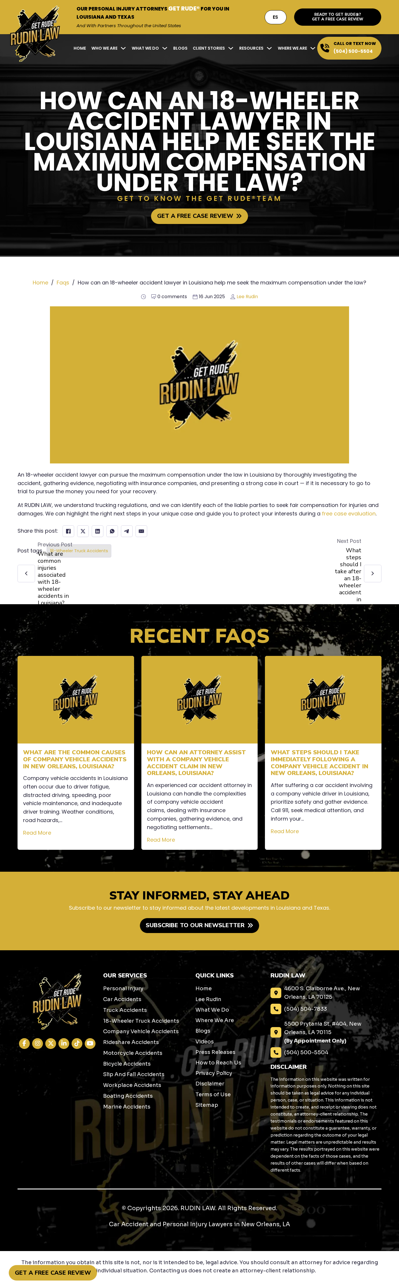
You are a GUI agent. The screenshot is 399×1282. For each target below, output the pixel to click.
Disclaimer (209, 1084)
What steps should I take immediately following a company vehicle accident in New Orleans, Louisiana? (319, 762)
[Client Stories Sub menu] (231, 48)
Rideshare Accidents (131, 1042)
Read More (37, 832)
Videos (204, 1041)
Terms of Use (213, 1094)
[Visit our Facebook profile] (24, 1043)
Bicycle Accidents (127, 1064)
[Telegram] (127, 531)
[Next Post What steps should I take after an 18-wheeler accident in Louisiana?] (372, 573)
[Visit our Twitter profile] (50, 1043)
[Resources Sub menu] (269, 48)
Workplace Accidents (132, 1085)
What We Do (145, 48)
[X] (83, 531)
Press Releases (215, 1052)
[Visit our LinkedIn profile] (63, 1043)
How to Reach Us (218, 1062)
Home (80, 48)
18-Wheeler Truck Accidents (79, 551)
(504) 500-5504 (353, 51)
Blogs (180, 48)
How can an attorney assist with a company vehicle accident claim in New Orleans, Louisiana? (196, 762)
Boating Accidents (128, 1096)
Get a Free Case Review (53, 1273)
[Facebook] (68, 531)
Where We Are (292, 48)
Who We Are (104, 48)
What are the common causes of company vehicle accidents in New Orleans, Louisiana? (74, 759)
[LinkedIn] (97, 531)
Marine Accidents (126, 1107)
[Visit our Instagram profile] (37, 1043)
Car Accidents (122, 999)
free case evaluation (349, 513)
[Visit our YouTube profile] (90, 1043)
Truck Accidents (125, 1010)
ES (275, 17)
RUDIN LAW (198, 1208)
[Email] (141, 531)
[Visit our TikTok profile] (77, 1043)
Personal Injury (123, 988)
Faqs (63, 282)
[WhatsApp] (112, 531)
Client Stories (209, 48)
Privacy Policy (213, 1073)
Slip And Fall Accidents (133, 1074)
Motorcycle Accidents (132, 1053)
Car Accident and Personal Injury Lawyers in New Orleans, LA (199, 1224)
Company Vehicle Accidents (141, 1031)
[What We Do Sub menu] (165, 48)
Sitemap (206, 1105)
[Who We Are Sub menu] (123, 48)
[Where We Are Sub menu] (313, 48)
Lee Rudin (247, 296)
